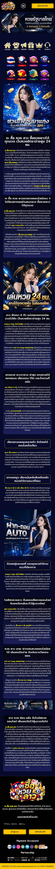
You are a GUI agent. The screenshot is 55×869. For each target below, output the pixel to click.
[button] (23, 6)
